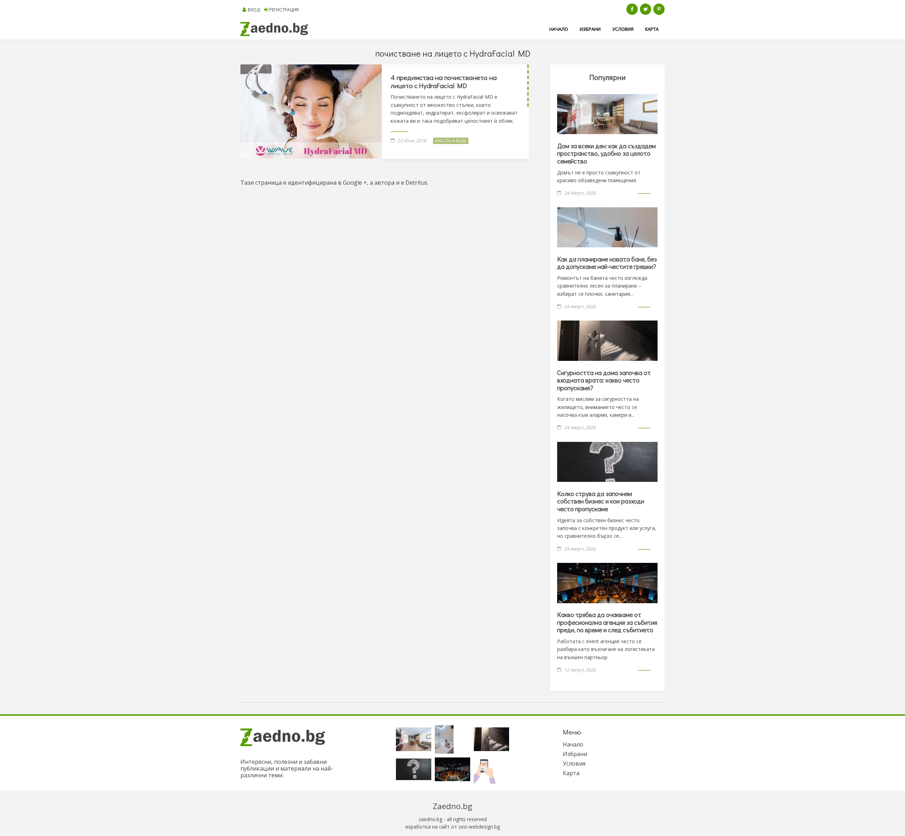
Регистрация (284, 10)
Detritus (416, 182)
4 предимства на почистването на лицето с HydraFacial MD (444, 81)
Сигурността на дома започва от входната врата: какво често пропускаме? (604, 380)
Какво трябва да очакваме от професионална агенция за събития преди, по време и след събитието (607, 622)
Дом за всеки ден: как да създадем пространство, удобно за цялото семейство (606, 153)
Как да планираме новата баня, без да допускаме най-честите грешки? (607, 263)
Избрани (590, 29)
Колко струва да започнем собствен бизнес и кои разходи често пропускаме (600, 501)
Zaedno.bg (452, 806)
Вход (254, 10)
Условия (623, 29)
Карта (652, 29)
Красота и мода (451, 140)
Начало (558, 29)
